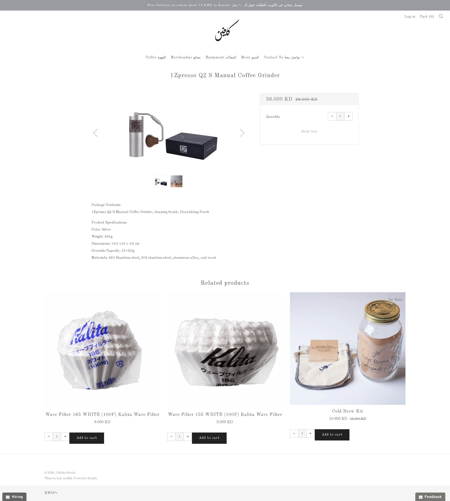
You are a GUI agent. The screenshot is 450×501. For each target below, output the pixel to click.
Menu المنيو (250, 57)
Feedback (432, 497)
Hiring (16, 497)
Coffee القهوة (156, 57)
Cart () (427, 16)
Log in (410, 16)
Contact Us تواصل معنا (282, 57)
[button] (161, 181)
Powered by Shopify (85, 478)
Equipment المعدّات (221, 57)
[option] (168, 131)
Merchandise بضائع (186, 57)
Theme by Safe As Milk (58, 478)
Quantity (273, 117)
